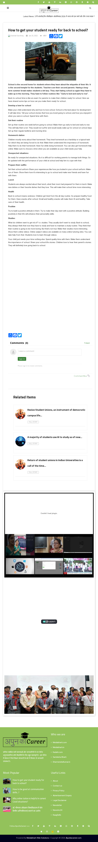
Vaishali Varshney (17, 35)
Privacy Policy (58, 790)
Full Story (33, 422)
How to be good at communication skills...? (28, 791)
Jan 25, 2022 (33, 35)
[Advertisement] (50, 312)
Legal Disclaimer (59, 800)
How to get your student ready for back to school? (48, 30)
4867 (45, 35)
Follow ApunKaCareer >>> (20, 826)
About (55, 781)
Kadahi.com (58, 752)
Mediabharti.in (58, 747)
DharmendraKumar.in (61, 762)
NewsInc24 (57, 810)
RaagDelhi (57, 815)
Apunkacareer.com (73, 838)
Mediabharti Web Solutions (38, 838)
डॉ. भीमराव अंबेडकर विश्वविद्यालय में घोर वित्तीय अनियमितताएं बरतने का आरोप (27, 809)
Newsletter (57, 805)
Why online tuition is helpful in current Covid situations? (29, 800)
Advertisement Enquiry (62, 795)
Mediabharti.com (60, 742)
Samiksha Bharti (59, 757)
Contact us (57, 786)
